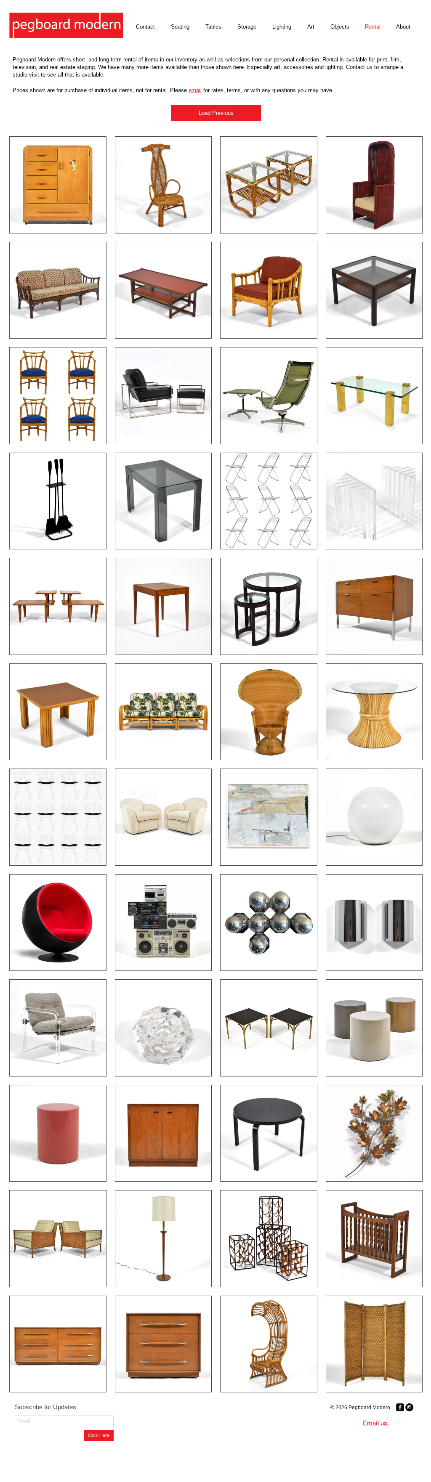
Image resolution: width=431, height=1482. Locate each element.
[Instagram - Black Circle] (409, 1407)
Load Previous (216, 113)
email (195, 90)
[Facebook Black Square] (400, 1407)
